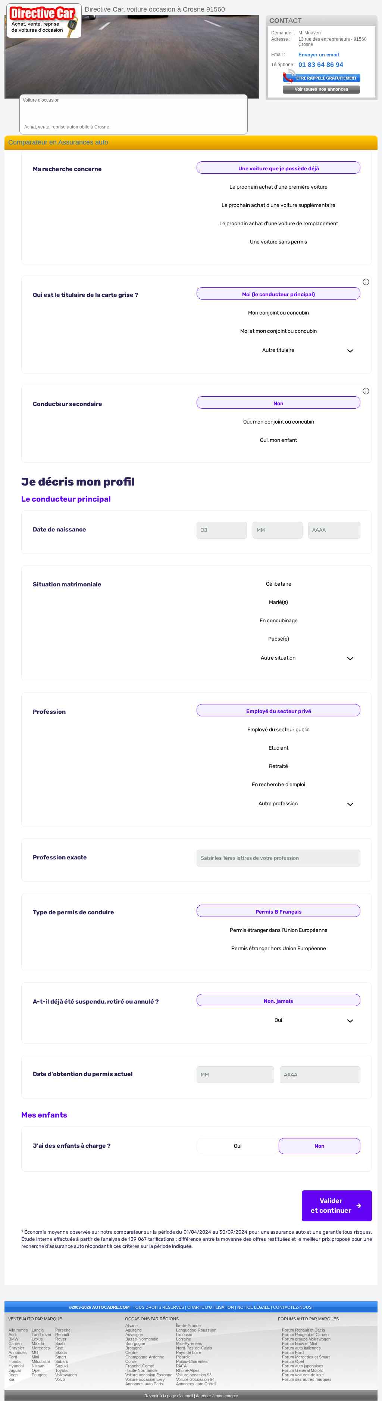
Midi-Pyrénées (189, 1343)
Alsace (131, 1325)
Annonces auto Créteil (196, 1384)
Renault (62, 1334)
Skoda (61, 1352)
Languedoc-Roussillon (196, 1330)
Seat (59, 1348)
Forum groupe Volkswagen (306, 1339)
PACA (181, 1366)
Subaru (61, 1361)
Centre (131, 1352)
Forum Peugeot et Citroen (305, 1334)
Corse (131, 1361)
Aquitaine (133, 1330)
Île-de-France (188, 1325)
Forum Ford (293, 1352)
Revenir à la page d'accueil (168, 1396)
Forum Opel (293, 1361)
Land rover (41, 1334)
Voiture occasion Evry (145, 1379)
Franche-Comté (139, 1366)
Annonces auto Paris (144, 1384)
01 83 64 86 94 (320, 64)
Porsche (63, 1330)
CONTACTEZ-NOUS (292, 1307)
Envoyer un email (318, 55)
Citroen (15, 1343)
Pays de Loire (188, 1352)
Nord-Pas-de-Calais (194, 1348)
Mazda (38, 1343)
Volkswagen (66, 1375)
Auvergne (134, 1334)
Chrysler (16, 1348)
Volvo (60, 1379)
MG (35, 1352)
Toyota (61, 1370)
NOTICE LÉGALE (253, 1307)
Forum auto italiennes (301, 1348)
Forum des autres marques (307, 1379)
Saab (60, 1343)
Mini (35, 1357)
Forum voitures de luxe (303, 1375)
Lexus (37, 1339)
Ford (13, 1357)
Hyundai (16, 1366)
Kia (11, 1379)
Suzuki (61, 1366)
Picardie (183, 1357)
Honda (15, 1361)
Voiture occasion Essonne (148, 1375)
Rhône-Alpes (188, 1370)
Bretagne (133, 1348)
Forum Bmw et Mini (299, 1343)
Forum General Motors (302, 1370)
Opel (36, 1370)
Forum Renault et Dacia (303, 1330)
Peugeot (39, 1375)
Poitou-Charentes (192, 1361)
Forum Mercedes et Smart (306, 1357)
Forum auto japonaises (302, 1366)
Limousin (184, 1334)
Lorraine (183, 1339)
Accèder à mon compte (217, 1396)
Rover (60, 1339)
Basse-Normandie (141, 1339)
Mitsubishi (41, 1361)
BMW (13, 1339)
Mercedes (41, 1348)
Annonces (18, 1352)
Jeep (13, 1375)
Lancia (38, 1330)
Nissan (38, 1366)
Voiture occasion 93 (194, 1375)
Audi (12, 1334)
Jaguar (15, 1370)
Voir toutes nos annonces (321, 89)
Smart (60, 1357)
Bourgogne (135, 1343)
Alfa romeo (18, 1330)
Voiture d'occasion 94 (195, 1379)
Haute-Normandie (141, 1370)
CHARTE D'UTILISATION (210, 1307)
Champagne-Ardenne (144, 1357)
